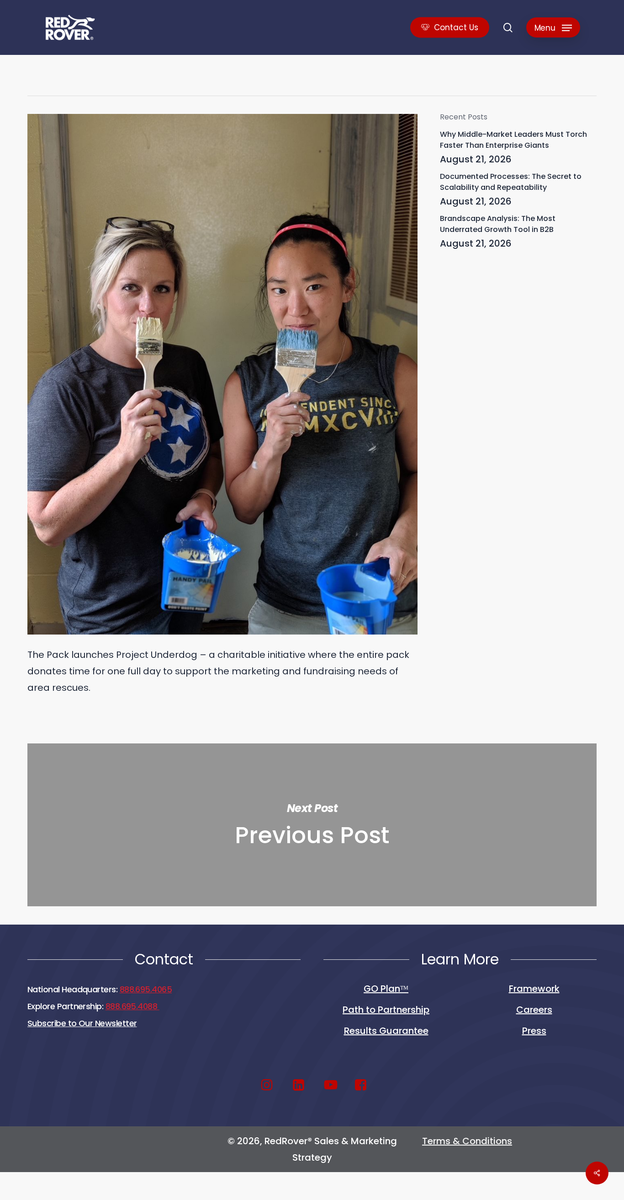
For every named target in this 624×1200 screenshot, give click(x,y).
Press (534, 1030)
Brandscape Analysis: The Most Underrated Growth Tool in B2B (497, 224)
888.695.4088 (132, 1006)
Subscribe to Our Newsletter (82, 1023)
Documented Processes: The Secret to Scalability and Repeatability (511, 182)
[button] (553, 27)
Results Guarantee (386, 1030)
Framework (534, 988)
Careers (534, 1009)
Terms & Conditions (467, 1141)
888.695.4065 (146, 989)
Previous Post (312, 824)
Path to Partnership (386, 1009)
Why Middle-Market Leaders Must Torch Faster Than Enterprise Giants (513, 140)
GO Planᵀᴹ (386, 988)
